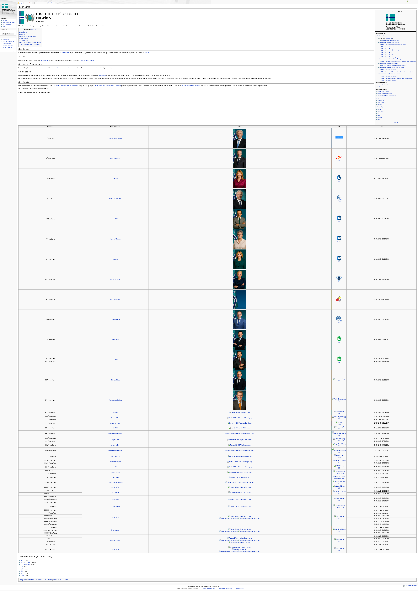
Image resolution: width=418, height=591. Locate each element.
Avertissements (240, 588)
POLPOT (380, 117)
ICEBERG (380, 111)
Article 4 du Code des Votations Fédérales (107, 85)
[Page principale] (8, 8)
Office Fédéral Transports (388, 49)
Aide (4, 26)
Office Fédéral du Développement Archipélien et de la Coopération (398, 61)
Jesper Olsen (115, 440)
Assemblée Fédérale (383, 85)
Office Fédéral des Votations (388, 80)
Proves (377, 98)
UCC (339, 201)
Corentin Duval (115, 319)
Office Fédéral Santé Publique (389, 57)
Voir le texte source (40, 3)
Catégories (22, 580)
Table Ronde (381, 36)
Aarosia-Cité (381, 100)
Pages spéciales (7, 43)
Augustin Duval (115, 423)
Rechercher (4, 29)
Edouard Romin (115, 467)
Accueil (396, 122)
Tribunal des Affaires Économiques (387, 95)
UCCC (339, 139)
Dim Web (115, 219)
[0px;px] (396, 22)
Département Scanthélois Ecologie (388, 63)
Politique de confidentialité (208, 588)
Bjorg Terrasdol (115, 456)
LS (378, 113)
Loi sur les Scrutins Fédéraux (190, 85)
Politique (56, 580)
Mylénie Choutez (115, 239)
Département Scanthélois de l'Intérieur (389, 42)
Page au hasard (7, 24)
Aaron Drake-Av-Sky (115, 138)
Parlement (380, 87)
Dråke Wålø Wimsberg (115, 433)
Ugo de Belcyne (115, 299)
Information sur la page (9, 51)
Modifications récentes (9, 22)
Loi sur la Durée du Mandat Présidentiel (66, 85)
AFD (339, 457)
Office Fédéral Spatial (387, 54)
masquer (33, 29)
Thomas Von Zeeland (115, 400)
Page (20, 3)
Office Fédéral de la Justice (388, 76)
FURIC (379, 109)
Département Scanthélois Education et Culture (391, 67)
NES (339, 282)
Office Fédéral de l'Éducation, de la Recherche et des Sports (397, 71)
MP (339, 302)
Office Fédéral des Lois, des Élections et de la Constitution (396, 78)
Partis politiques (380, 106)
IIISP (66, 580)
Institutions (30, 580)
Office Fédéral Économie (387, 46)
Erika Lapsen (115, 530)
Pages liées (6, 39)
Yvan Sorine (115, 340)
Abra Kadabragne (115, 462)
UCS (379, 119)
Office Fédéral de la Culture (388, 69)
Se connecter (412, 1)
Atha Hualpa (115, 445)
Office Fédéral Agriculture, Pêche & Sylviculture (393, 65)
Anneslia (115, 178)
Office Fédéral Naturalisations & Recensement (393, 44)
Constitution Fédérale (383, 91)
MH (22, 571)
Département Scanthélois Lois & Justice (389, 73)
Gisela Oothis (115, 506)
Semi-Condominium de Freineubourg (64, 68)
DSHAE (146, 53)
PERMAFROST (339, 441)
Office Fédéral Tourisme (387, 53)
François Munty (115, 158)
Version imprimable (8, 45)
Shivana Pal (389, 38)
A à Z (62, 580)
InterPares (39, 580)
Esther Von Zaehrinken (115, 482)
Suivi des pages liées (8, 41)
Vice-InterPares (385, 40)
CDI (339, 160)
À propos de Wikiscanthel (225, 588)
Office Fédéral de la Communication (390, 50)
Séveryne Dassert (115, 279)
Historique (51, 3)
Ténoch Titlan (115, 380)
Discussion (28, 3)
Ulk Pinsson (115, 492)
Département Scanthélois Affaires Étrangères (391, 59)
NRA (379, 115)
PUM (339, 424)
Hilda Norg (115, 477)
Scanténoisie (381, 102)
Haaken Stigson (394, 40)
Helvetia (380, 104)
